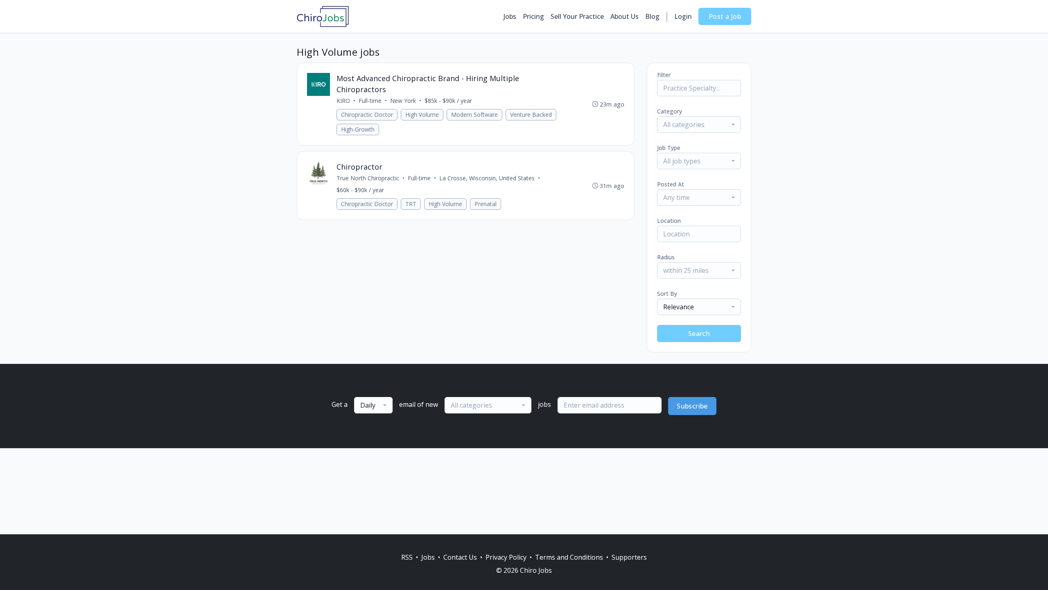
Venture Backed (531, 114)
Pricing (533, 16)
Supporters (629, 557)
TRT (410, 204)
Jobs (510, 16)
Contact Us (460, 557)
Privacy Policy (506, 557)
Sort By (667, 293)
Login (683, 16)
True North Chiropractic (368, 178)
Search (699, 333)
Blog (652, 16)
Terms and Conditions (569, 557)
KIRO (343, 100)
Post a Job (725, 16)
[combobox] (699, 124)
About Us (624, 16)
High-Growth (358, 129)
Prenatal (485, 204)
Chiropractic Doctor (367, 114)
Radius (666, 257)
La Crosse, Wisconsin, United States (487, 178)
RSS (407, 557)
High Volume (422, 114)
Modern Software (474, 114)
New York (403, 100)
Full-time (370, 100)
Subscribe (692, 406)
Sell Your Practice (577, 16)
